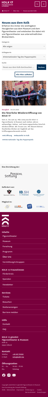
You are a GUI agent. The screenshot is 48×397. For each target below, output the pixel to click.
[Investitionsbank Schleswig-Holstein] (24, 193)
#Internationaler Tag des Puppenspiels (18, 139)
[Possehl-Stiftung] (13, 175)
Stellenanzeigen (10, 307)
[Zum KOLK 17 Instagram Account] (9, 376)
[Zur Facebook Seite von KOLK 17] (4, 376)
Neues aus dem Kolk (30, 11)
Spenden (7, 278)
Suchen (41, 67)
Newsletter (8, 284)
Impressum (20, 390)
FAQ (4, 329)
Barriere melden (10, 312)
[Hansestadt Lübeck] (9, 193)
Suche (4, 62)
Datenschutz (11, 390)
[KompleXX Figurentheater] (18, 206)
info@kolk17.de (18, 357)
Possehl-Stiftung (20, 387)
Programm (7, 251)
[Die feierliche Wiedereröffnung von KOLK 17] (24, 112)
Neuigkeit (5, 109)
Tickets (6, 296)
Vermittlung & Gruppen (13, 261)
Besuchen (7, 301)
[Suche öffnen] (37, 4)
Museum (6, 241)
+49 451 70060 (18, 354)
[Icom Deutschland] (40, 206)
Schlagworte (6, 52)
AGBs (3, 390)
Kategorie (5, 42)
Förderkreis (8, 273)
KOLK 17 (6, 11)
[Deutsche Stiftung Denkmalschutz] (38, 193)
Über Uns (16, 11)
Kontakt (6, 323)
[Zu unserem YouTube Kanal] (14, 376)
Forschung (7, 246)
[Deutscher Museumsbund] (7, 206)
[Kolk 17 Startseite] (7, 4)
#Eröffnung (7, 135)
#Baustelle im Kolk (22, 135)
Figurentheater (10, 235)
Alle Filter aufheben (24, 74)
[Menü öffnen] (43, 4)
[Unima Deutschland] (29, 206)
